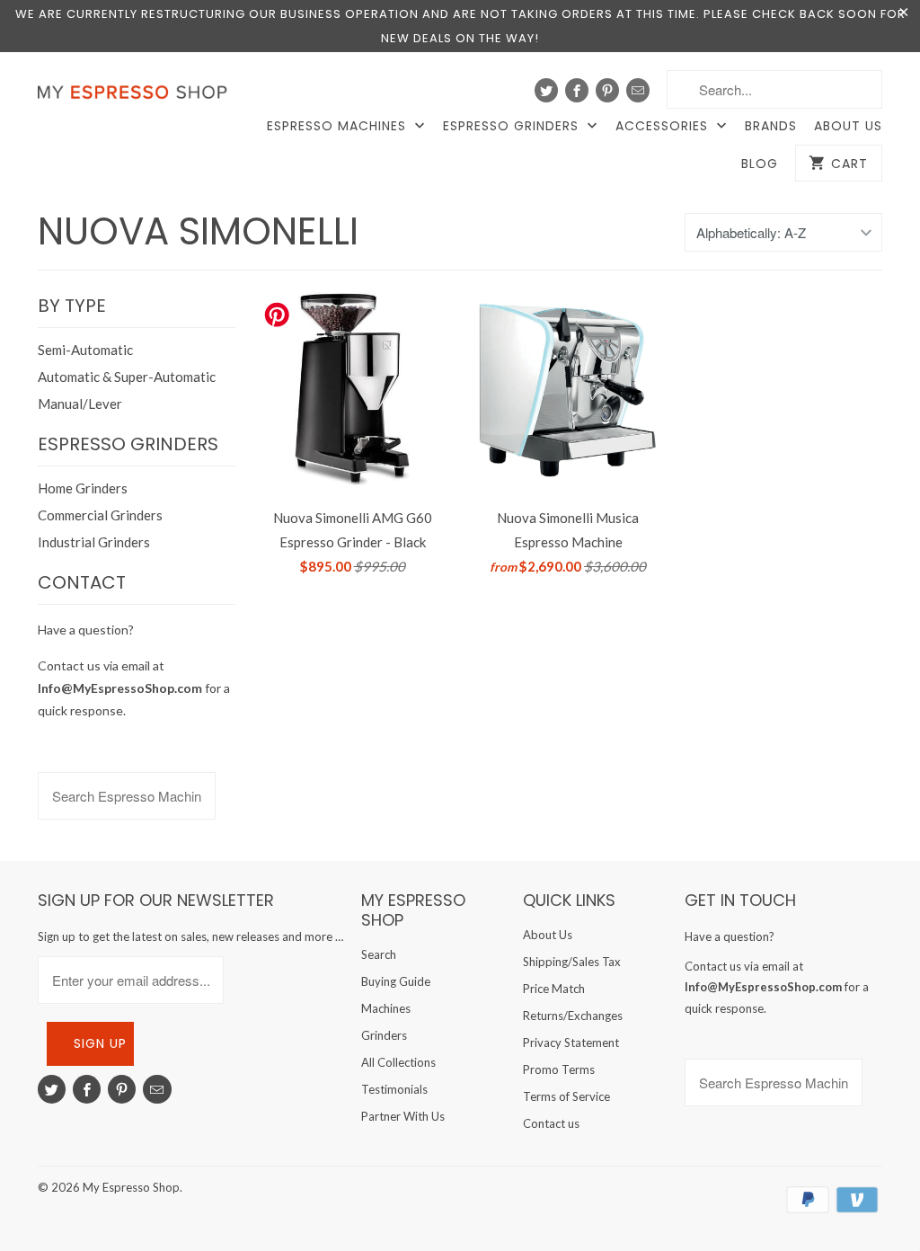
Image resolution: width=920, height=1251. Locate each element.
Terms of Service (566, 1096)
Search (378, 954)
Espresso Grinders (513, 126)
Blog (759, 164)
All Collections (398, 1062)
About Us (848, 126)
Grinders (384, 1035)
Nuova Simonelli (198, 231)
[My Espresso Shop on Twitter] (546, 90)
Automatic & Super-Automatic (127, 376)
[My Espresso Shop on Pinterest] (607, 90)
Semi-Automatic (85, 350)
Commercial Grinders (100, 515)
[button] (919, 1202)
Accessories (663, 126)
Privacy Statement (571, 1042)
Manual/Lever (80, 403)
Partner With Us (403, 1116)
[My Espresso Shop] (136, 96)
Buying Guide (395, 981)
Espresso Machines (339, 126)
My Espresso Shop (131, 1187)
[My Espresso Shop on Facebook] (576, 90)
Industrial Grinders (94, 542)
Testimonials (394, 1089)
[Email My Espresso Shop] (638, 90)
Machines (386, 1008)
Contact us (551, 1123)
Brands (771, 126)
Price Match (554, 988)
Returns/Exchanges (573, 1015)
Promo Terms (559, 1069)
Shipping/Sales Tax (572, 961)
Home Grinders (83, 488)
